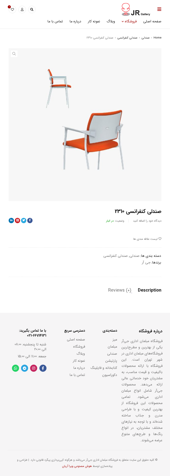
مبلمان (112, 346)
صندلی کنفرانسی (127, 37)
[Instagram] (33, 368)
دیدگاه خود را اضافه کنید (147, 221)
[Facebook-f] (42, 368)
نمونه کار (79, 361)
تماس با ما (77, 375)
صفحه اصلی (76, 339)
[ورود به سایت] (22, 9)
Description (149, 290)
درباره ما (79, 368)
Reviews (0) (119, 290)
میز (115, 339)
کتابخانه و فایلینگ (104, 368)
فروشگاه (79, 346)
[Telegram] (24, 368)
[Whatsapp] (15, 368)
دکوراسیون (109, 375)
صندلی (145, 37)
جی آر (146, 262)
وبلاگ (81, 353)
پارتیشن (111, 361)
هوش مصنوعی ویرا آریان (77, 466)
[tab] (149, 290)
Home (157, 37)
